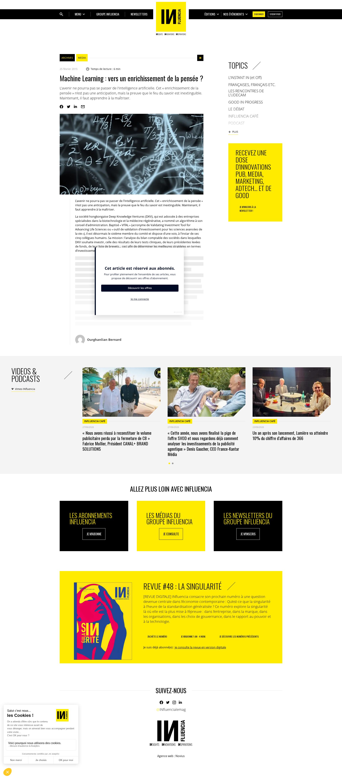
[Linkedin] (75, 106)
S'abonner (259, 14)
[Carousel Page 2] (172, 463)
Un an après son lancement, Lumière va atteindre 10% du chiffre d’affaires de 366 (290, 435)
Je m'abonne (94, 534)
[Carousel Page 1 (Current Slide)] (169, 463)
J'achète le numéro (157, 636)
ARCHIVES (67, 57)
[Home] (171, 18)
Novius (180, 756)
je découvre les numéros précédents (239, 636)
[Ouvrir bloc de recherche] (61, 14)
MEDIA (82, 57)
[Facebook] (61, 106)
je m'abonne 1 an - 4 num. (193, 636)
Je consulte (171, 534)
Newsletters (139, 14)
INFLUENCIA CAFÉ (94, 421)
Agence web (165, 756)
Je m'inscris (248, 534)
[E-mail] (83, 106)
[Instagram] (174, 702)
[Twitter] (68, 106)
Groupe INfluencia (107, 14)
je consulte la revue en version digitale (200, 647)
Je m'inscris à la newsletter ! (248, 208)
